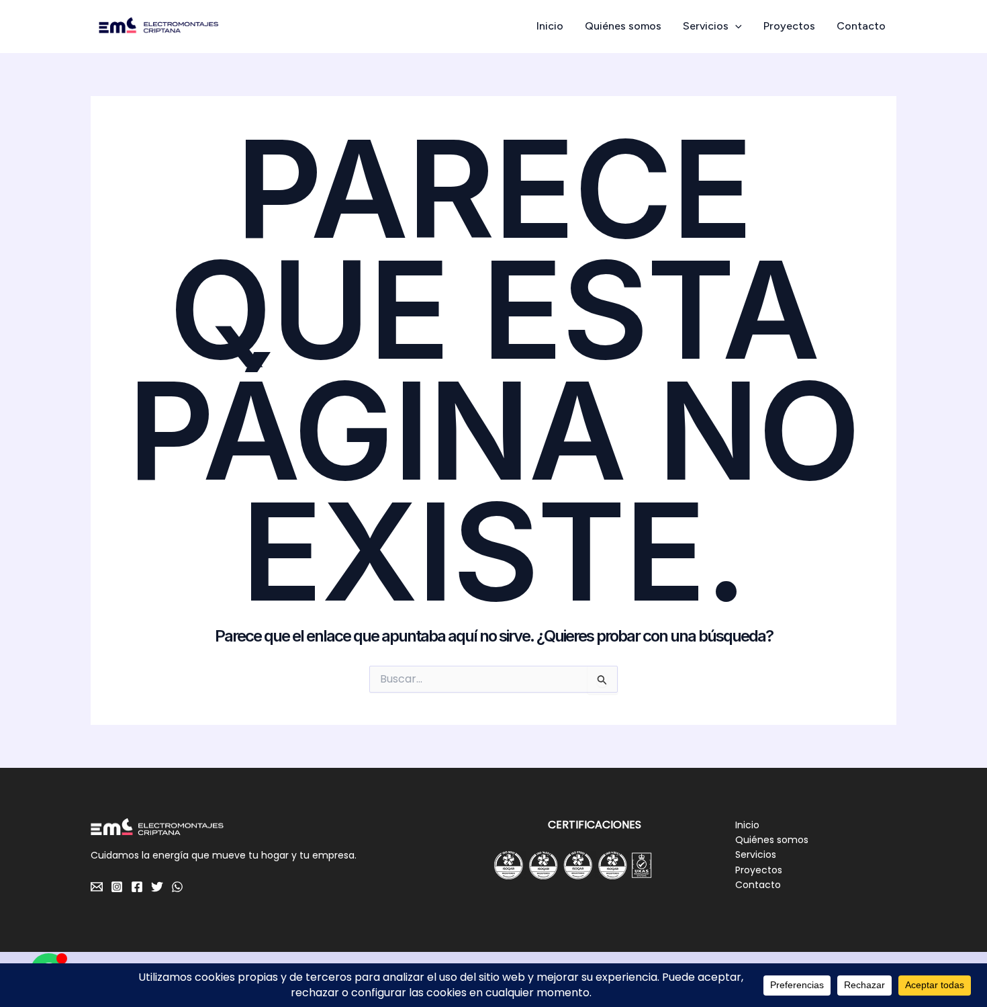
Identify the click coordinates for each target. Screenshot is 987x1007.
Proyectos (789, 25)
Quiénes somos (623, 25)
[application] (735, 26)
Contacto (861, 25)
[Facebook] (137, 887)
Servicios (705, 25)
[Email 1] (97, 887)
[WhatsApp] (177, 887)
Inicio (549, 25)
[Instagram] (117, 887)
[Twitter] (157, 887)
